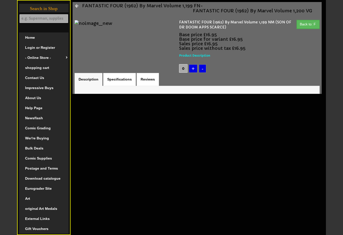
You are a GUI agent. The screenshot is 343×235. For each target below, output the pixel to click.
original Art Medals (41, 209)
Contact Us (34, 78)
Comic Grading (38, 128)
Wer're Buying (37, 138)
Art (27, 199)
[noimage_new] (93, 23)
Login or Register (40, 48)
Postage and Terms (41, 168)
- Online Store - (38, 58)
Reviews (148, 79)
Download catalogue (43, 178)
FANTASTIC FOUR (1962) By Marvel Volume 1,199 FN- (142, 5)
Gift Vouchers (36, 229)
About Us (33, 98)
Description (88, 79)
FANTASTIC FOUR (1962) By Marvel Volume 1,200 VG (252, 10)
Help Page (33, 108)
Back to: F (308, 24)
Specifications (119, 79)
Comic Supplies (38, 158)
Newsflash (34, 118)
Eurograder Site (38, 188)
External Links (37, 219)
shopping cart (37, 68)
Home (30, 37)
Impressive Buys (39, 88)
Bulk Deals (34, 148)
